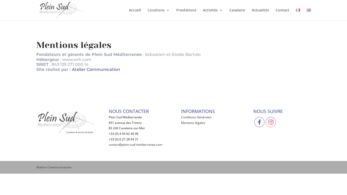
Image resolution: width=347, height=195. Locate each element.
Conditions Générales (196, 117)
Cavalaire (237, 10)
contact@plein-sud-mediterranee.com (135, 144)
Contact (282, 10)
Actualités (260, 10)
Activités (210, 10)
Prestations (186, 10)
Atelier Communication (96, 69)
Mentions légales (193, 123)
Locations (156, 10)
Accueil (135, 10)
